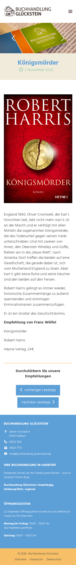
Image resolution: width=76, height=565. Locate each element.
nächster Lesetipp (36, 402)
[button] (70, 11)
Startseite (20, 559)
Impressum (36, 559)
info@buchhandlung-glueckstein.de (30, 454)
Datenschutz (53, 559)
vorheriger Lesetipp (40, 390)
